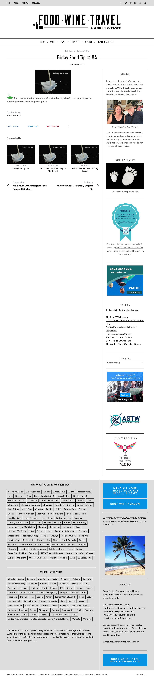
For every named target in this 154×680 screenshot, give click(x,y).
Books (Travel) (80, 496)
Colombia (63, 583)
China (53, 583)
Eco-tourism (70, 509)
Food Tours (47, 518)
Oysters (40, 531)
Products (83, 531)
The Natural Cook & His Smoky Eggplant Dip (74, 185)
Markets (42, 527)
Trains (79, 549)
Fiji (61, 588)
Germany (12, 592)
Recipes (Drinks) (30, 535)
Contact (25, 3)
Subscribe (36, 3)
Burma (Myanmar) (16, 583)
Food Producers (31, 518)
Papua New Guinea (80, 605)
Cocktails (59, 505)
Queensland (13, 535)
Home (8, 3)
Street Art (12, 544)
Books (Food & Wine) (44, 496)
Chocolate (13, 505)
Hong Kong (52, 592)
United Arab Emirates (18, 618)
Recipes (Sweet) (68, 535)
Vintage (89, 553)
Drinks (49, 509)
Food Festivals (14, 518)
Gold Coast (36, 522)
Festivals (41, 513)
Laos (81, 596)
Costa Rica (76, 583)
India (84, 592)
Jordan (49, 596)
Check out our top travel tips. (125, 191)
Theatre (23, 549)
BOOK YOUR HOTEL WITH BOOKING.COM (125, 660)
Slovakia (55, 610)
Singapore (44, 610)
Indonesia (12, 596)
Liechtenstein (14, 601)
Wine (72, 557)
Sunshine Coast (42, 544)
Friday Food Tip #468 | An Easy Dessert (85, 170)
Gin (26, 522)
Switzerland (13, 614)
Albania (11, 579)
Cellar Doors (68, 500)
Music (77, 527)
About (16, 3)
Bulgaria (87, 579)
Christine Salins (78, 64)
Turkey (73, 614)
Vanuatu (76, 618)
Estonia (53, 588)
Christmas (47, 505)
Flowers (59, 513)
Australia (31, 579)
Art (63, 491)
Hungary (64, 592)
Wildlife (63, 557)
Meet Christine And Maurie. (125, 127)
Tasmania (81, 544)
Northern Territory (17, 531)
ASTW (71, 491)
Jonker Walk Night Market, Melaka (122, 310)
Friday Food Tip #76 (21, 168)
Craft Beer (27, 509)
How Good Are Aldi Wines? (118, 334)
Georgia (89, 588)
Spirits (82, 540)
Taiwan (33, 614)
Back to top (140, 675)
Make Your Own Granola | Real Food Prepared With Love (30, 185)
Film (50, 513)
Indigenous (13, 527)
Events (11, 513)
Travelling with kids (17, 553)
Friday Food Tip (70, 51)
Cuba (86, 583)
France (79, 588)
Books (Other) (63, 496)
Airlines (46, 491)
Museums (67, 527)
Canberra (32, 500)
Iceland (75, 592)
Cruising (39, 509)
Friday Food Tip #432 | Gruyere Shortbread (53, 170)
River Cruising (43, 540)
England (34, 588)
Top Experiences (38, 549)
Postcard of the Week (65, 531)
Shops (56, 540)
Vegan (70, 553)
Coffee (70, 505)
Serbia (33, 610)
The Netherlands (59, 614)
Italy (32, 596)
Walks (11, 557)
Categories (125, 358)
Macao (42, 601)
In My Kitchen (28, 527)
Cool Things (13, 509)
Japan (40, 596)
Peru (49, 531)
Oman (54, 605)
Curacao (12, 588)
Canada (43, 583)
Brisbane (12, 500)
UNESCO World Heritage (52, 553)
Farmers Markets (26, 513)
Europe (82, 509)
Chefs (90, 500)
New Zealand (31, 605)
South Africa (68, 610)
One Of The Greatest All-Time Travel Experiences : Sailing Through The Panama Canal (125, 251)
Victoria (79, 553)
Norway (44, 605)
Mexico (71, 601)
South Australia (69, 540)
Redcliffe (83, 535)
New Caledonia (15, 605)
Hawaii (47, 522)
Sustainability (58, 544)
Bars (10, 496)
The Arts (12, 549)
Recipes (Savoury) (49, 535)
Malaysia (52, 601)
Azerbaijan (53, 579)
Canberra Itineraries (49, 500)
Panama (64, 605)
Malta (62, 601)
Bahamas (65, 579)
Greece (40, 592)
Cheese (80, 500)
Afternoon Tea (33, 491)
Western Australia (37, 557)
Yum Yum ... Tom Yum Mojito (119, 337)
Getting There (15, 522)
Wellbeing (21, 557)
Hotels (67, 522)
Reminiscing (13, 540)
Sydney (71, 544)
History (57, 522)
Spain (79, 610)
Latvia (90, 596)
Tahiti (24, 614)
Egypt (44, 588)
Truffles (33, 553)
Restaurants (28, 540)
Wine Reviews (84, 557)
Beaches (19, 496)
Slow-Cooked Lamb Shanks (118, 340)
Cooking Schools (84, 505)
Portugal (12, 610)
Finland (69, 588)
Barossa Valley (84, 491)
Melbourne (54, 527)
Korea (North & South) (65, 596)
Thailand (44, 614)
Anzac (56, 491)
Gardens (78, 518)
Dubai (58, 509)
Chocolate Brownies (30, 505)
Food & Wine (80, 513)
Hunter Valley (79, 522)
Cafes (22, 500)
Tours (70, 549)
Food (68, 513)
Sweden (89, 610)
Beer (28, 496)
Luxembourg (30, 601)
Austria (41, 579)
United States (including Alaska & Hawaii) (50, 618)
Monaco (82, 601)
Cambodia (32, 583)
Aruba (21, 579)
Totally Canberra (56, 549)
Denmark (23, 588)
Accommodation (15, 491)
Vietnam (87, 618)
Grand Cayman (26, 592)
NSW (31, 531)
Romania (23, 610)
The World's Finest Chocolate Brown (123, 344)
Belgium (76, 579)
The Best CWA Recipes (117, 317)
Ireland (23, 596)
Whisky (52, 557)
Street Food (26, 544)
